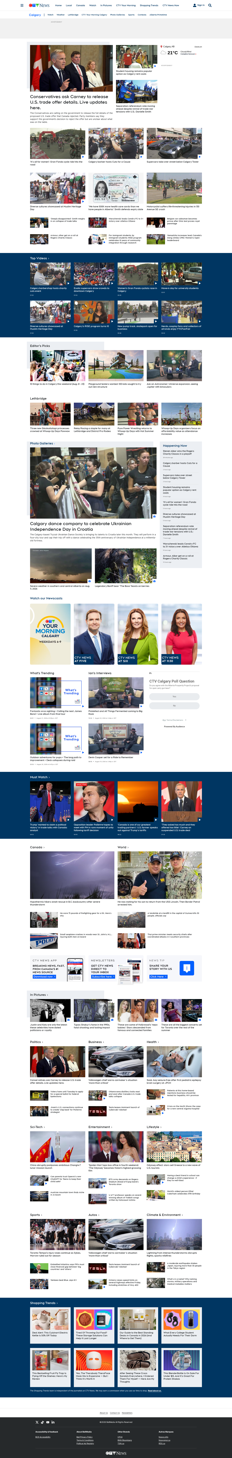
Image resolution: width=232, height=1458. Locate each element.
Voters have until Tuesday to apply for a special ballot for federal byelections (66, 1094)
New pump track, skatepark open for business (137, 327)
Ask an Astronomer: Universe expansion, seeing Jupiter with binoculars (172, 385)
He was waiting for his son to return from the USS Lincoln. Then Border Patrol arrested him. (159, 903)
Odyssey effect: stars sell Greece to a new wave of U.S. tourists (173, 1166)
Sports (131, 15)
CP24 (120, 1437)
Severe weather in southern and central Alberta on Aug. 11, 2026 (60, 587)
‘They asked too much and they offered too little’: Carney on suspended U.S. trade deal (178, 827)
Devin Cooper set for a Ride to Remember (110, 757)
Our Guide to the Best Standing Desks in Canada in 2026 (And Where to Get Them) (136, 1335)
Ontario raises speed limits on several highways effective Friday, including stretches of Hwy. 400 (125, 1282)
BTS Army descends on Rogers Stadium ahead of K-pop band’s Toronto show (124, 1181)
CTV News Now (171, 5)
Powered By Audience (174, 727)
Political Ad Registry (85, 1443)
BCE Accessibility (42, 1437)
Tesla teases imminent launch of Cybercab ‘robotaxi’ (124, 1265)
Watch (92, 5)
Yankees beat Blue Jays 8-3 (63, 1280)
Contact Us (115, 1413)
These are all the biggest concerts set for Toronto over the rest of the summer (181, 1028)
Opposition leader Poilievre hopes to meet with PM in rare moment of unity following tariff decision (93, 827)
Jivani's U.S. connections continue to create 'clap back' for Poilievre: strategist (66, 1109)
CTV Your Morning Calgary (94, 15)
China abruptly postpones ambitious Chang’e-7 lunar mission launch (55, 1166)
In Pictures (106, 5)
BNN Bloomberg (125, 1440)
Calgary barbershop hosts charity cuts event (48, 289)
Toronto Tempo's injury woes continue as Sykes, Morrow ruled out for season (55, 1254)
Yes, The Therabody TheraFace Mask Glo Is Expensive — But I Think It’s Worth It (93, 1376)
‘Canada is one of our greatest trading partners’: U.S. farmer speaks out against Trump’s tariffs (138, 827)
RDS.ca (162, 1443)
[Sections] (22, 5)
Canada (80, 5)
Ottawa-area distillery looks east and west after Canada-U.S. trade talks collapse (125, 1094)
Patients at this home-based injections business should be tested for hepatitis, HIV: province (183, 1092)
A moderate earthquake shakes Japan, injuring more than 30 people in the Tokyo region (184, 1265)
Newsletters (127, 1413)
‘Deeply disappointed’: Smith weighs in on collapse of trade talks (67, 220)
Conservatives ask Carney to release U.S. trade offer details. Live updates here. (69, 102)
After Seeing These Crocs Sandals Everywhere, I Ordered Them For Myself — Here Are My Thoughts (137, 1377)
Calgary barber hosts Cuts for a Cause (109, 162)
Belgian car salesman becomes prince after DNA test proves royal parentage (183, 221)
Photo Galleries (117, 15)
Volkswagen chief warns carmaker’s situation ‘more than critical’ (112, 1081)
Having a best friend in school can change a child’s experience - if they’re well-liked (183, 1177)
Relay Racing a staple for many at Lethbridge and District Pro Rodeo (92, 429)
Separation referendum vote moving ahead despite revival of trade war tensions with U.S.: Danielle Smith (135, 109)
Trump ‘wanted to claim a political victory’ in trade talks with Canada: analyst (48, 827)
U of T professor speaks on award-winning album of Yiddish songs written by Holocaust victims (125, 1197)
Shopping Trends (149, 5)
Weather (61, 15)
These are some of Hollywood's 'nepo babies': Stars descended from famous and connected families (137, 1028)
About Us (104, 1413)
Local (69, 5)
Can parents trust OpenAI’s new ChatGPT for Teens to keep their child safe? (65, 1178)
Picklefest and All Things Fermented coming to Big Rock (115, 712)
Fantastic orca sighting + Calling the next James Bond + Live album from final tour (56, 712)
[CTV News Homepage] (39, 5)
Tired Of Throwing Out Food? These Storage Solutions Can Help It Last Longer (91, 1335)
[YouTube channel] (47, 1422)
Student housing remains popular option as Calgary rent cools (134, 72)
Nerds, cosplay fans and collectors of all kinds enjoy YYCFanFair (181, 327)
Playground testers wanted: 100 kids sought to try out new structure (114, 385)
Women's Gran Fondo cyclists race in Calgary (137, 289)
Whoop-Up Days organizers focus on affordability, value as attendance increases (180, 431)
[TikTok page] (42, 1422)
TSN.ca (121, 1443)
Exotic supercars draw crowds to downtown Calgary (91, 289)
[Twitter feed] (37, 1422)
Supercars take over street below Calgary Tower (173, 162)
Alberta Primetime (158, 15)
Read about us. (155, 1390)
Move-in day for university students (180, 288)
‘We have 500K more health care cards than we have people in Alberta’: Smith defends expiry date (115, 208)
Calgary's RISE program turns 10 (91, 326)
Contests (142, 15)
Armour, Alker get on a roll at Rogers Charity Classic (64, 236)
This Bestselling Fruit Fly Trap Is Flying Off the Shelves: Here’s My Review (49, 1376)
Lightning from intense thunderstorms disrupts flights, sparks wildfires (172, 1254)
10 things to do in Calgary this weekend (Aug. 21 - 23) (57, 384)
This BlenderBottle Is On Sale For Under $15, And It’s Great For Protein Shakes (181, 1376)
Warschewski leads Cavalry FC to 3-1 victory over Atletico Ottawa (126, 220)
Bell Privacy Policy (85, 1437)
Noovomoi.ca (164, 1440)
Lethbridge (73, 15)
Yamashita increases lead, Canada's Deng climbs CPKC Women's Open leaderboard (184, 237)
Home (58, 5)
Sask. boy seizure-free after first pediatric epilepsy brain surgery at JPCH (174, 1081)
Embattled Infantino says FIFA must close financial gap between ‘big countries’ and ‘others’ (67, 1266)
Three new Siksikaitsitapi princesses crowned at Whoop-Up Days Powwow (50, 429)
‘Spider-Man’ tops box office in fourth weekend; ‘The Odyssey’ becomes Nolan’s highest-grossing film (114, 1168)
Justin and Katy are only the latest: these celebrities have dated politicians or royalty (48, 1028)
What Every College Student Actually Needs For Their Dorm (180, 1334)
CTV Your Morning (126, 5)
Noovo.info (163, 1437)
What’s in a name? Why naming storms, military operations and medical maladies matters (182, 1281)
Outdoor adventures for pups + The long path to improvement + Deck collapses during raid (55, 759)
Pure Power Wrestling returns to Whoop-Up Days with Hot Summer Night (136, 431)
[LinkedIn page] (53, 1422)
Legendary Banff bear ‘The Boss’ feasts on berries (122, 586)
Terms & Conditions (85, 1440)
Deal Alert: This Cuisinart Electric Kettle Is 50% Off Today (50, 1334)
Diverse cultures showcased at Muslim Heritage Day (46, 327)
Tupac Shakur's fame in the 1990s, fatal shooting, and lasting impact (92, 1026)
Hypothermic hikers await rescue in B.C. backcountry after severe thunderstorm (65, 903)
